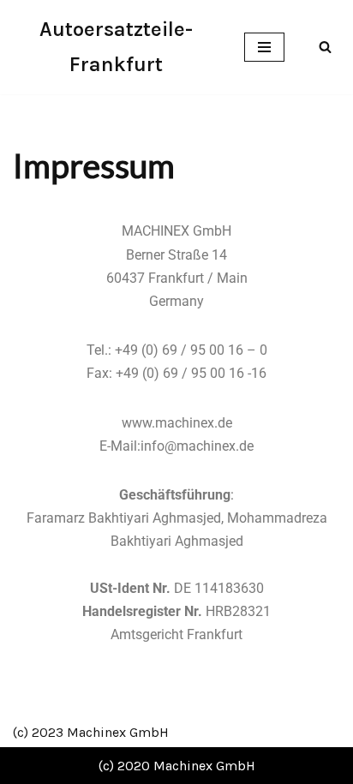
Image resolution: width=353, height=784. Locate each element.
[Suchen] (325, 46)
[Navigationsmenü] (264, 47)
